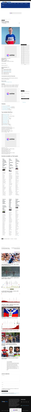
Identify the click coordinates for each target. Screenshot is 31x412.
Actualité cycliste (5, 19)
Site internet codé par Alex (25, 405)
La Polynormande (4, 105)
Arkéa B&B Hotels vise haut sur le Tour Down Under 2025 (15, 248)
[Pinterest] (6, 25)
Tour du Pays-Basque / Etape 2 (6, 107)
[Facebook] (25, 0)
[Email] (9, 25)
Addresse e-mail (23, 96)
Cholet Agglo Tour (4, 108)
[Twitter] (28, 0)
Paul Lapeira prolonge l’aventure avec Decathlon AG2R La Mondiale (6, 248)
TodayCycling (24, 102)
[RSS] (27, 0)
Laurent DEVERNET (9, 361)
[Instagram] (26, 0)
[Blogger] (21, 402)
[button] (28, 7)
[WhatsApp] (7, 25)
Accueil (2, 19)
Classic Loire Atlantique (5, 109)
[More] (11, 25)
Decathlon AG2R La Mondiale (7, 71)
